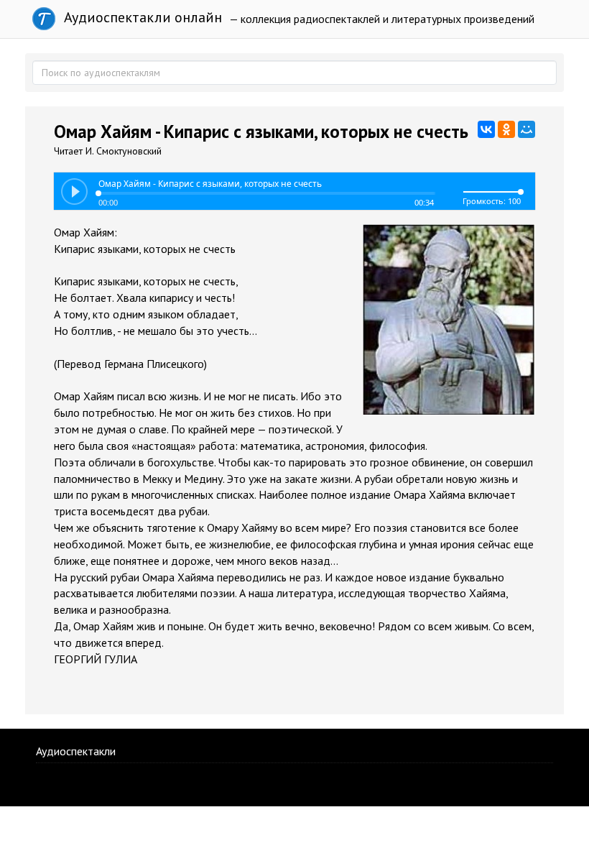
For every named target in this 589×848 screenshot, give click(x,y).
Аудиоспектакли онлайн (141, 17)
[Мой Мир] (526, 129)
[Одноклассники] (506, 129)
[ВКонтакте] (486, 129)
